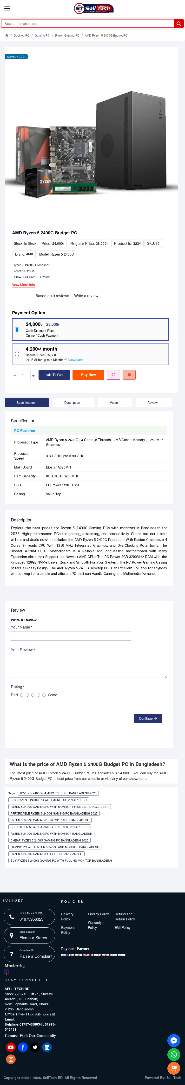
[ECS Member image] (6, 973)
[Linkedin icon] (47, 1047)
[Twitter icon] (35, 1047)
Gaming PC (42, 35)
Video (114, 402)
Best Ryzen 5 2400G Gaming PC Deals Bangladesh (50, 827)
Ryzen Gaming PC (67, 35)
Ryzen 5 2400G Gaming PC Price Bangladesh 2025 (58, 793)
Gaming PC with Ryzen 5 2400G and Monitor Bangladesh (55, 847)
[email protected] (28, 1019)
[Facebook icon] (23, 1047)
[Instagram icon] (11, 1059)
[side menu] (174, 1068)
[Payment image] (93, 955)
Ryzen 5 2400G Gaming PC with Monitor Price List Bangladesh (60, 806)
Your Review (22, 649)
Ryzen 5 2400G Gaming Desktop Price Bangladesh (50, 820)
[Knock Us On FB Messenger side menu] (174, 1040)
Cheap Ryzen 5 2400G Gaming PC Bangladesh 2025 (49, 840)
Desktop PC (21, 35)
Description (72, 402)
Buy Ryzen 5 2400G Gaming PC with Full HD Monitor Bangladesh (61, 860)
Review (152, 402)
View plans (75, 359)
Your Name (20, 627)
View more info (23, 285)
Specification (26, 402)
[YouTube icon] (11, 1047)
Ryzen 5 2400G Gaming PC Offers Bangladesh (46, 854)
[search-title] (179, 23)
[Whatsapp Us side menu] (174, 1054)
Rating (16, 686)
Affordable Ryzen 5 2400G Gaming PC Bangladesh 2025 (54, 813)
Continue (146, 718)
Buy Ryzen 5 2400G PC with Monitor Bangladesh (49, 800)
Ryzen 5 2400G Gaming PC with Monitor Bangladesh (51, 833)
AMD (29, 254)
